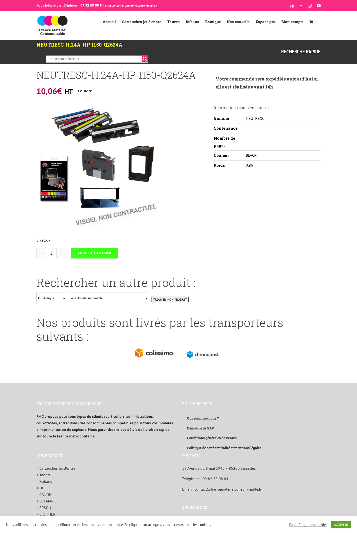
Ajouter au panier (94, 253)
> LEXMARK (46, 501)
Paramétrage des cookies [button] (308, 525)
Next (154, 166)
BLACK (251, 155)
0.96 (249, 165)
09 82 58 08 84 (215, 478)
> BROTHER (46, 514)
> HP (40, 487)
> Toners (43, 474)
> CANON (44, 494)
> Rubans (44, 481)
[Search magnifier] (145, 59)
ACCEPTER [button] (341, 525)
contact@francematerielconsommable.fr (132, 5)
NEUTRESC (255, 118)
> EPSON (43, 507)
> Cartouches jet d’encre (55, 468)
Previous (40, 166)
